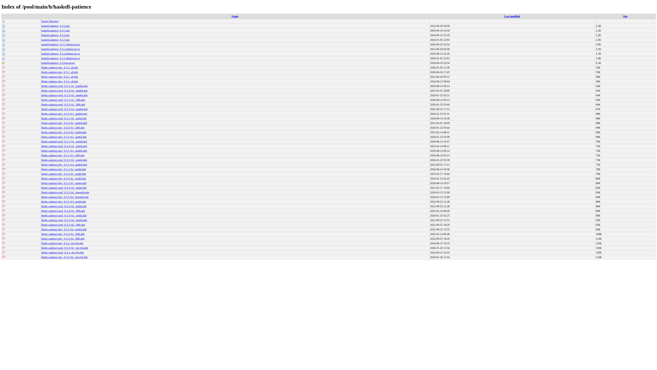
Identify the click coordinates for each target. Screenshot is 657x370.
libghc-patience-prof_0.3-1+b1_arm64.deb (64, 141)
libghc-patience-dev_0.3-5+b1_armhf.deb (63, 178)
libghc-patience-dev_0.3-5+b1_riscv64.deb (64, 257)
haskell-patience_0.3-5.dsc (55, 39)
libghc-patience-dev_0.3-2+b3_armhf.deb (63, 201)
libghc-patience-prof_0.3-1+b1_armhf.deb (64, 118)
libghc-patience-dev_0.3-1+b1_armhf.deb (63, 169)
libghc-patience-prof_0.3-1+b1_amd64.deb (64, 86)
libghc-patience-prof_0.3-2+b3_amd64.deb (64, 109)
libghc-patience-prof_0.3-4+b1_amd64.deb (64, 90)
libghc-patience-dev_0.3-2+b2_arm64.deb (64, 229)
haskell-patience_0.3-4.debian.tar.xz (60, 53)
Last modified (512, 16)
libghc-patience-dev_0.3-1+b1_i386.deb (63, 155)
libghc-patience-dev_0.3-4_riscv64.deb (62, 243)
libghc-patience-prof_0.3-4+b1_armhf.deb (64, 187)
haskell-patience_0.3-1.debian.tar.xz (60, 44)
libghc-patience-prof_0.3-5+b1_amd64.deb (64, 95)
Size (625, 16)
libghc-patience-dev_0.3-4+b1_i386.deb (63, 234)
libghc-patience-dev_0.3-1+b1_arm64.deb (64, 183)
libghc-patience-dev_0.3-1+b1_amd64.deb (64, 150)
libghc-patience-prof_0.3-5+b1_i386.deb (63, 104)
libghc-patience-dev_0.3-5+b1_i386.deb (63, 127)
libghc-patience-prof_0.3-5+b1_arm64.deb (64, 160)
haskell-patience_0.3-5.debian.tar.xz (60, 58)
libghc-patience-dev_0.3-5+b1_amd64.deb (64, 113)
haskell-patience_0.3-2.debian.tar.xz (60, 49)
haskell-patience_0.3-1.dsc (55, 30)
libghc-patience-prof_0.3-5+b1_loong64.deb (65, 192)
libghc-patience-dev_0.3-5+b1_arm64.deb (64, 136)
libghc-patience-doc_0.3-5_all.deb (59, 67)
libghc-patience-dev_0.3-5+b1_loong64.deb (65, 197)
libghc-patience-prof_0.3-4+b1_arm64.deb (64, 146)
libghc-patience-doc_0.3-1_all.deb (59, 72)
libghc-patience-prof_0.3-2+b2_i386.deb (63, 224)
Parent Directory (50, 21)
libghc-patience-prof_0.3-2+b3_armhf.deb (64, 206)
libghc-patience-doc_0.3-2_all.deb (59, 76)
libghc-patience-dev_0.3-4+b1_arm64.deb (64, 132)
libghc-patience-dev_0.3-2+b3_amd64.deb (64, 164)
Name (234, 16)
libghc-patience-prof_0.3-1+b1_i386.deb (63, 99)
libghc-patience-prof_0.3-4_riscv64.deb (62, 252)
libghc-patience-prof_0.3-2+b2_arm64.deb (64, 220)
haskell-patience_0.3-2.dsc (55, 25)
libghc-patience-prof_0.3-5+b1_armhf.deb (64, 215)
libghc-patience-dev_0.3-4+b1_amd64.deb (64, 123)
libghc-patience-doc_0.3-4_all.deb (59, 81)
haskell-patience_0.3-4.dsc (55, 35)
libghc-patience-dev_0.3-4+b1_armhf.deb (63, 173)
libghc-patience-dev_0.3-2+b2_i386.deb (63, 238)
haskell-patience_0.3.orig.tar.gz (58, 62)
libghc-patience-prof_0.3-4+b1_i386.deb (63, 210)
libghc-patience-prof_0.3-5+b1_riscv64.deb (64, 247)
